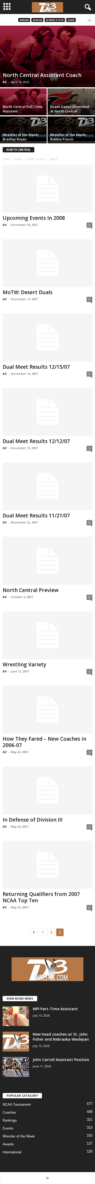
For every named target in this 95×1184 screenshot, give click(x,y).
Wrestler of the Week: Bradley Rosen (21, 137)
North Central (36, 159)
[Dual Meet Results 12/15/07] (47, 337)
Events (8, 1128)
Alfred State (55, 20)
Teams (18, 159)
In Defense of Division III (33, 819)
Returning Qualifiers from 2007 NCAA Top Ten (41, 897)
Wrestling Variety (24, 664)
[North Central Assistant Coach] (47, 56)
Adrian (24, 20)
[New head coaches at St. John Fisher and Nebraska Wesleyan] (16, 1041)
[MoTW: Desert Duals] (47, 263)
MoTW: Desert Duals (28, 292)
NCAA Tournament (17, 1104)
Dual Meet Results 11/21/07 (36, 515)
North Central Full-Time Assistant (22, 108)
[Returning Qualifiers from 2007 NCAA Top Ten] (47, 865)
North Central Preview (31, 590)
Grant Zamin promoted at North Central (69, 108)
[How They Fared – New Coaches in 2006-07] (47, 710)
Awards (8, 1144)
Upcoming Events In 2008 (34, 218)
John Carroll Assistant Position (61, 1059)
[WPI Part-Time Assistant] (16, 1016)
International (12, 1152)
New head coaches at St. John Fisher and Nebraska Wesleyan (61, 1037)
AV (5, 82)
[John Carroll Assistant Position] (16, 1067)
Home (6, 159)
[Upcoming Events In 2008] (47, 189)
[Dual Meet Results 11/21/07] (47, 486)
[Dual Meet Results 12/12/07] (47, 412)
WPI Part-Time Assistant (55, 1008)
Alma (71, 20)
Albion (37, 20)
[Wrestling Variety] (47, 635)
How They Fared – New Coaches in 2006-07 (44, 742)
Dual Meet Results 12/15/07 (36, 366)
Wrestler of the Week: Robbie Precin (68, 137)
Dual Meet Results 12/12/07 (36, 441)
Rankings (10, 1120)
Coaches (9, 1112)
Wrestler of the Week (19, 1136)
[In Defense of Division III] (47, 790)
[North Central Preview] (47, 561)
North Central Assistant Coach (42, 75)
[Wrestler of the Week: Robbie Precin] (71, 129)
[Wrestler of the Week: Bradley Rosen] (24, 129)
